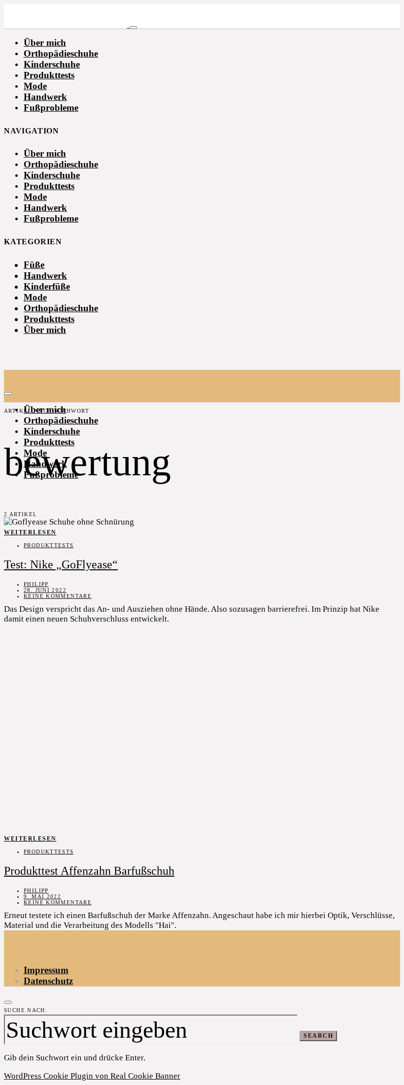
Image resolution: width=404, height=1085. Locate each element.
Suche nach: (25, 1010)
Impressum (46, 970)
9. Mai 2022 (42, 896)
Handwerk (45, 97)
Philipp (36, 584)
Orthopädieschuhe (61, 53)
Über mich (45, 42)
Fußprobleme (51, 107)
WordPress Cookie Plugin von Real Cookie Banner (92, 1076)
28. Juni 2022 (45, 590)
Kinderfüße (47, 286)
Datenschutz (48, 981)
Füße (34, 265)
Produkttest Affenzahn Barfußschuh (89, 870)
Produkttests (49, 75)
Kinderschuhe (52, 64)
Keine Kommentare (58, 596)
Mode (35, 86)
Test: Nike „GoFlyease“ (61, 564)
